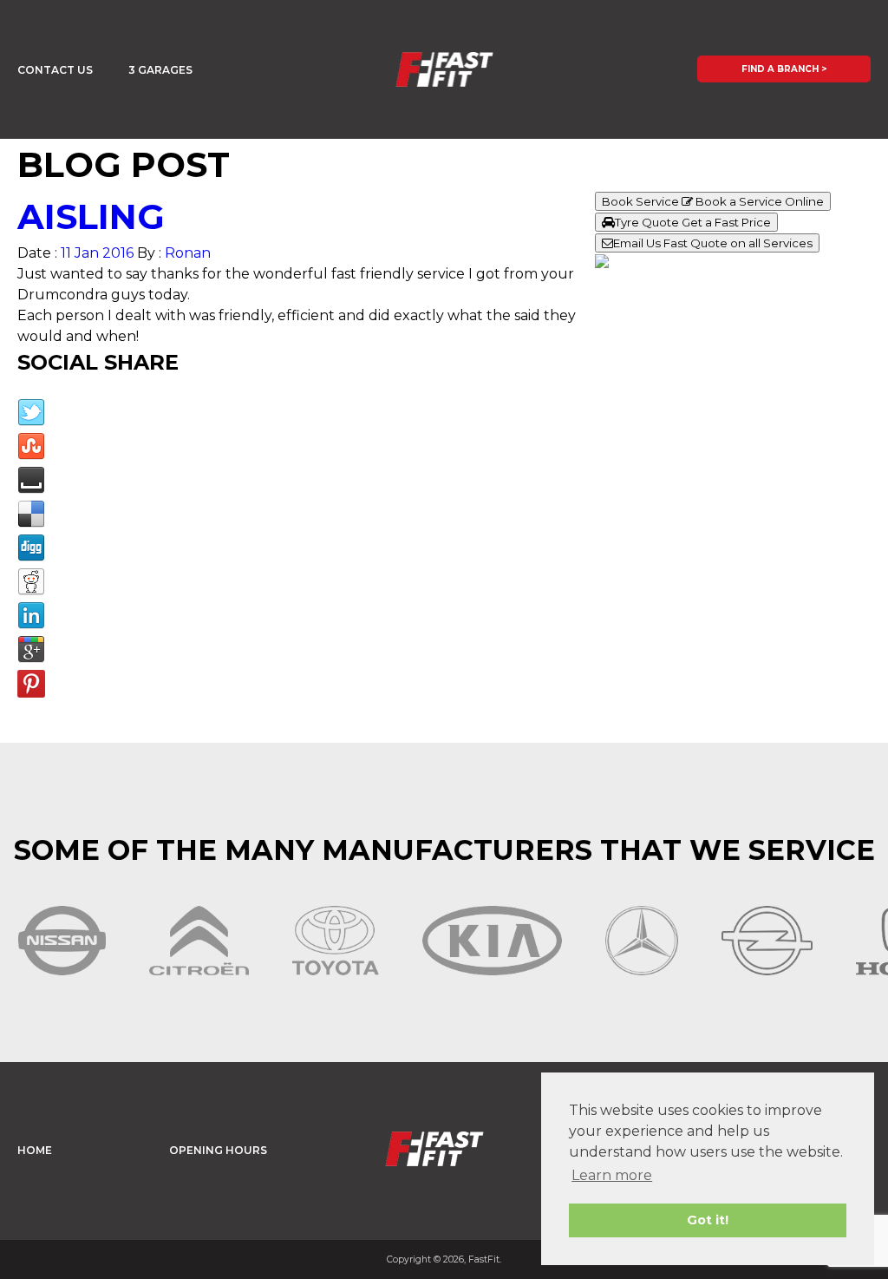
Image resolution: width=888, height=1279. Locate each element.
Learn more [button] (611, 1175)
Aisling (91, 216)
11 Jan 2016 (97, 253)
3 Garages (160, 69)
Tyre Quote (693, 222)
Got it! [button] (707, 1220)
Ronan (188, 253)
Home (34, 1150)
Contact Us (55, 69)
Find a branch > (784, 69)
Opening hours (218, 1150)
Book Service (713, 201)
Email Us (713, 243)
